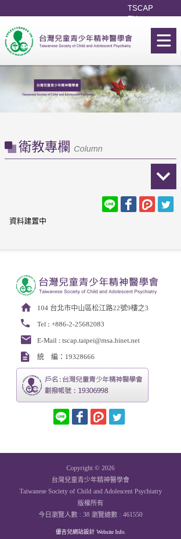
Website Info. (111, 532)
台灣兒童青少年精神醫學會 (70, 46)
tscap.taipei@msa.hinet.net (101, 340)
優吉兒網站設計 (75, 532)
